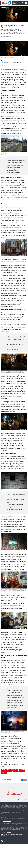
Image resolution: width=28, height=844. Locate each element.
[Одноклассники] (24, 780)
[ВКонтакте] (22, 780)
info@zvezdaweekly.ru (8, 819)
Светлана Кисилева (7, 36)
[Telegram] (26, 780)
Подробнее (9, 832)
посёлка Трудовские (12, 346)
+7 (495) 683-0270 (7, 821)
